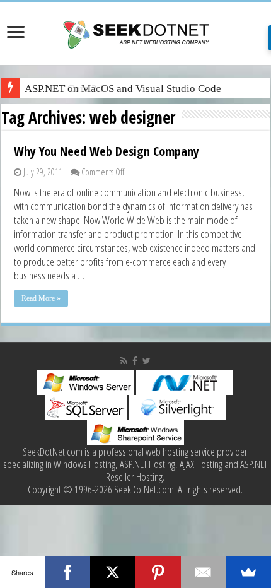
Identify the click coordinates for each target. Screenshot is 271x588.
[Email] (203, 572)
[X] (113, 572)
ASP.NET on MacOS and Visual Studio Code (123, 89)
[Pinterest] (158, 572)
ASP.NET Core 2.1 (65, 89)
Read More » (41, 298)
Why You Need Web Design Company (106, 151)
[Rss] (124, 360)
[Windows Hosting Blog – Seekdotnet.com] (136, 33)
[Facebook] (135, 360)
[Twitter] (146, 360)
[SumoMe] (248, 572)
